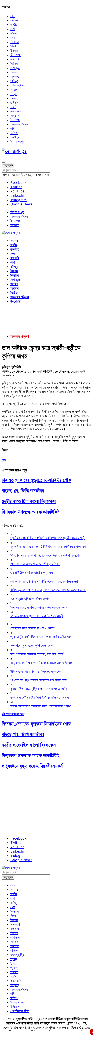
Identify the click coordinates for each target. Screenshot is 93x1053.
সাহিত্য (14, 81)
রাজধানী (14, 59)
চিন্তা (13, 94)
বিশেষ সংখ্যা (17, 141)
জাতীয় (13, 24)
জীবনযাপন (15, 55)
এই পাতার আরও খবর (13, 714)
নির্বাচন (14, 63)
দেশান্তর (15, 68)
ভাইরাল (14, 102)
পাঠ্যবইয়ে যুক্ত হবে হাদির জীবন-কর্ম (32, 766)
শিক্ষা (13, 46)
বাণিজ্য (14, 33)
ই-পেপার (15, 120)
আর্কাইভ (14, 137)
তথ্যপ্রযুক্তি (17, 85)
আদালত (14, 76)
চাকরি (13, 107)
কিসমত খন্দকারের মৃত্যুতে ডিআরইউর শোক (36, 480)
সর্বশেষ (14, 20)
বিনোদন (14, 42)
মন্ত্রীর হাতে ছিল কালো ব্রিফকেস (29, 501)
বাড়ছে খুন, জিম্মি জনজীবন (23, 490)
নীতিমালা (15, 1006)
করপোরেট (15, 111)
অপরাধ (14, 72)
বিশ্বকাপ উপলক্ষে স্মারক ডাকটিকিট (30, 512)
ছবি (12, 128)
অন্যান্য (14, 115)
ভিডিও (14, 133)
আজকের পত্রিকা (19, 124)
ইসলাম (14, 50)
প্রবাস (13, 98)
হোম (12, 16)
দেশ (12, 29)
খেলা (12, 37)
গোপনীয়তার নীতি (19, 1011)
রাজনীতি (14, 249)
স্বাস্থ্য (13, 89)
